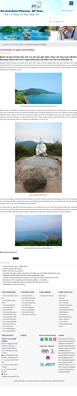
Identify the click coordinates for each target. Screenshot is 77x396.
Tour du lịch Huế (7, 310)
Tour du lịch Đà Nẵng (9, 328)
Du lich (64, 341)
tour (71, 364)
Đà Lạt (62, 372)
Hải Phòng (64, 346)
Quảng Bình (65, 357)
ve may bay (61, 369)
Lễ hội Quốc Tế (63, 314)
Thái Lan (67, 364)
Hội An (69, 346)
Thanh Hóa (61, 364)
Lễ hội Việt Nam (63, 312)
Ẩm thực (61, 298)
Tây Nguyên (71, 367)
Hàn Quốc (65, 343)
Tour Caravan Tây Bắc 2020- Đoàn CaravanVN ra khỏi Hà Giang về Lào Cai (26, 282)
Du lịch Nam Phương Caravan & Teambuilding (38, 5)
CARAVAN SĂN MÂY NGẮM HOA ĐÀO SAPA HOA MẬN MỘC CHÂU (23, 275)
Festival (68, 341)
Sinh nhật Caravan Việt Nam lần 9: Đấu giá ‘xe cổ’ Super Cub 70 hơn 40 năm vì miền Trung (30, 278)
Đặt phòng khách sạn (65, 317)
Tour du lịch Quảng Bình (10, 321)
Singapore (65, 362)
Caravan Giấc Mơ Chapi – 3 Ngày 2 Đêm (15, 266)
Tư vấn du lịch (63, 321)
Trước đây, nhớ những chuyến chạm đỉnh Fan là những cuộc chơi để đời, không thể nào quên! (31, 273)
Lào (68, 348)
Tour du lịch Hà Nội (8, 307)
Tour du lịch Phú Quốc (9, 319)
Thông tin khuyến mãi (65, 324)
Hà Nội (70, 343)
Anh (59, 339)
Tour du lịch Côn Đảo (9, 305)
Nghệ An (65, 353)
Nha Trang (71, 353)
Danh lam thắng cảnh (65, 305)
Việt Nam (68, 369)
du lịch (9, 57)
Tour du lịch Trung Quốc (28, 314)
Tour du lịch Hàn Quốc (27, 300)
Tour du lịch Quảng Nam (10, 312)
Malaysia (62, 350)
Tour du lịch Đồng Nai (9, 331)
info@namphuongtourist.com (10, 376)
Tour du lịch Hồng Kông (28, 303)
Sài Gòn (70, 362)
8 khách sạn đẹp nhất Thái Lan (12, 269)
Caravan (70, 339)
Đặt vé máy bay (63, 300)
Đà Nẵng (67, 372)
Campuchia (64, 339)
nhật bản (60, 355)
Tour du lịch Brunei (27, 295)
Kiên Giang (64, 348)
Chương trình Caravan (46, 295)
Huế (72, 341)
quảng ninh (71, 360)
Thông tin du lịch (64, 307)
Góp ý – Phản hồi (64, 319)
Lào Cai (71, 348)
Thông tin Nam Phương (66, 310)
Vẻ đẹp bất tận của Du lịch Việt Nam (14, 284)
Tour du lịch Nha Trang (9, 314)
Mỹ (67, 350)
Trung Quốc (64, 367)
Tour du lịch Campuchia (28, 298)
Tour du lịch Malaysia (27, 307)
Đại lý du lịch (62, 295)
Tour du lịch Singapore (28, 310)
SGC (63, 381)
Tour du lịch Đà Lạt (8, 326)
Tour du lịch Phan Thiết (9, 317)
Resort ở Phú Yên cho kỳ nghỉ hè (13, 271)
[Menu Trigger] (71, 3)
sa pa (59, 362)
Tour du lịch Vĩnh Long (9, 324)
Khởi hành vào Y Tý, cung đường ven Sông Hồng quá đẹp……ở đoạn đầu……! (26, 280)
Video (61, 326)
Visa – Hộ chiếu (63, 303)
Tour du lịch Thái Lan (27, 312)
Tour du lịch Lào (26, 305)
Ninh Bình (66, 355)
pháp (70, 355)
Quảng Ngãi (64, 360)
